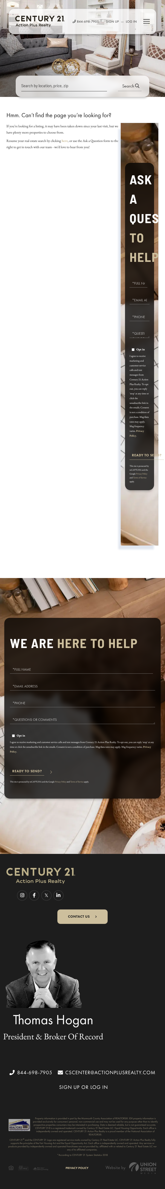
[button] (130, 86)
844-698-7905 (87, 21)
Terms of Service (140, 477)
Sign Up (112, 21)
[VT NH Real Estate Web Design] (131, 1168)
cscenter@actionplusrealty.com (110, 1072)
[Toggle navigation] (146, 21)
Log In (131, 21)
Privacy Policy (141, 473)
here (65, 140)
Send (146, 457)
